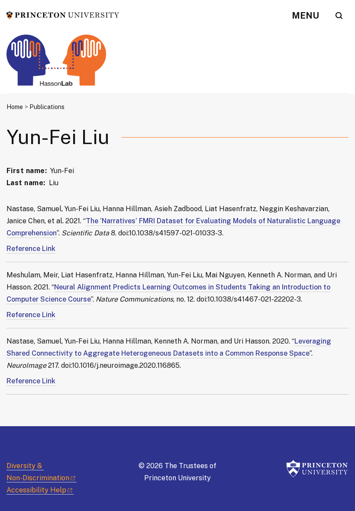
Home (14, 106)
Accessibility (36, 490)
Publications (47, 106)
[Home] (56, 64)
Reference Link (30, 248)
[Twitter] (12, 441)
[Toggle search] (339, 15)
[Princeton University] (62, 14)
